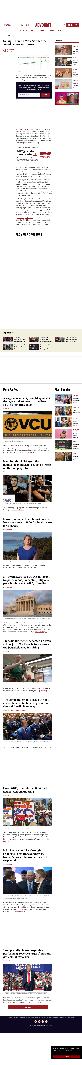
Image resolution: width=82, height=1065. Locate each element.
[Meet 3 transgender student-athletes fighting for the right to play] (63, 410)
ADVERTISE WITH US (35, 1018)
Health (42, 30)
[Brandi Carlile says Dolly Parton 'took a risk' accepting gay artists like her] (63, 61)
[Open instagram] (29, 25)
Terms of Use (68, 1050)
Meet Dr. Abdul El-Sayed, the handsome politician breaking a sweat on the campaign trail (27, 464)
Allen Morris (6, 795)
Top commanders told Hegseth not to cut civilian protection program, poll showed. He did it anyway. (26, 703)
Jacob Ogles (6, 408)
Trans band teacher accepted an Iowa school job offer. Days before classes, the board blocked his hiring (27, 644)
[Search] (64, 25)
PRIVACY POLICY (44, 1018)
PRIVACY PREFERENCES (54, 1018)
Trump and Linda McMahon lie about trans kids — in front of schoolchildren (20, 349)
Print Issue (76, 407)
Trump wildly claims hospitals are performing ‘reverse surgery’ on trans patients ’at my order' (27, 953)
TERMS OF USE (63, 1018)
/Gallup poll (25, 218)
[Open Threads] (26, 25)
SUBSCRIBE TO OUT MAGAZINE (7, 25)
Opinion (60, 30)
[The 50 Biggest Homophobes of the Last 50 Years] (60, 339)
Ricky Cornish (7, 472)
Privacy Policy (57, 1050)
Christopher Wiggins (8, 529)
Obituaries (76, 395)
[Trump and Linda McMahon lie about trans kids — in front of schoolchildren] (8, 347)
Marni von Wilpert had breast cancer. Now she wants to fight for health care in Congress (27, 522)
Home (4, 35)
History (52, 30)
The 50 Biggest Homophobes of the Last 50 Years (71, 339)
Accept (67, 1056)
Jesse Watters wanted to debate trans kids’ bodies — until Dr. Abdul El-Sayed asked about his (20, 342)
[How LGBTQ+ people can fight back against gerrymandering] (27, 812)
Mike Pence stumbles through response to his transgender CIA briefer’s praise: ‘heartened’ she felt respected (25, 855)
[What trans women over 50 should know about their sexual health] (63, 433)
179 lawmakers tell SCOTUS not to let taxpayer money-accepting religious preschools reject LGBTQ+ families (26, 580)
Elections (75, 46)
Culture (75, 418)
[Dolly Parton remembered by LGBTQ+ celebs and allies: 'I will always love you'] (63, 422)
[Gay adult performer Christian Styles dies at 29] (63, 399)
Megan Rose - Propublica (9, 710)
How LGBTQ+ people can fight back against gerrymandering (25, 789)
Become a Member (45, 153)
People (75, 58)
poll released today (26, 129)
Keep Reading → (28, 452)
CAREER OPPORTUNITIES (25, 1018)
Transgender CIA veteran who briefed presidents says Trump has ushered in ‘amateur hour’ (46, 342)
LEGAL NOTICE (71, 1018)
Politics (22, 30)
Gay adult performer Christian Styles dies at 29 (76, 402)
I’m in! (45, 95)
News (32, 30)
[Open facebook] (19, 25)
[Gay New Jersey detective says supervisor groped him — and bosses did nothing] (63, 445)
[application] (67, 98)
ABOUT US (16, 1018)
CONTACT (10, 1018)
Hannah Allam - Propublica (21, 710)
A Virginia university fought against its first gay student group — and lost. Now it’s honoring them (27, 401)
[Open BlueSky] (22, 25)
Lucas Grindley (11, 49)
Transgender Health (76, 430)
